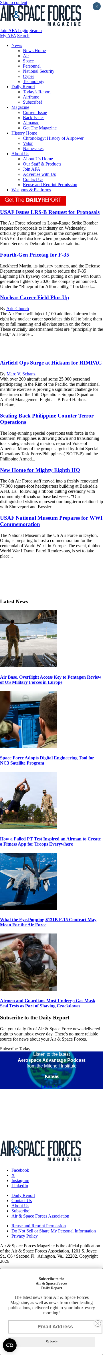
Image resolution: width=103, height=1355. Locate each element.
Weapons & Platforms (31, 189)
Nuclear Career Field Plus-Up (34, 297)
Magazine (20, 107)
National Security (38, 71)
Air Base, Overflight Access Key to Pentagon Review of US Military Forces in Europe (50, 680)
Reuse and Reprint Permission (50, 184)
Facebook (20, 1170)
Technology (33, 81)
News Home (34, 50)
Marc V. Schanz (21, 373)
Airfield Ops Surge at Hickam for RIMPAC (51, 363)
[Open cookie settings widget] (10, 1345)
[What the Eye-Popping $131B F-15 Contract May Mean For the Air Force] (28, 908)
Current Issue (35, 112)
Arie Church (17, 308)
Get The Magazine (40, 127)
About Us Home (38, 158)
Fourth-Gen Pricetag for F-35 (34, 255)
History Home (24, 133)
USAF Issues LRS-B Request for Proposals (50, 212)
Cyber (28, 76)
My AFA (8, 35)
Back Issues (33, 117)
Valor (28, 143)
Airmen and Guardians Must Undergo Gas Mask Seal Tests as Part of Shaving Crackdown (47, 1003)
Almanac (31, 122)
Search (35, 30)
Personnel (32, 66)
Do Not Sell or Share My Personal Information (53, 1230)
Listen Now (51, 1086)
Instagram (20, 1180)
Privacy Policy (24, 1236)
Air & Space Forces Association (40, 1216)
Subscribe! (32, 102)
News (16, 45)
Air (26, 55)
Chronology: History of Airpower (53, 138)
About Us (20, 153)
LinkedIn (19, 1185)
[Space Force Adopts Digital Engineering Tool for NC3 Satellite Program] (28, 746)
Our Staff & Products (42, 164)
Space (28, 60)
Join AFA (8, 30)
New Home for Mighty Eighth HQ (40, 470)
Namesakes (33, 148)
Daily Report (23, 86)
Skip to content (13, 2)
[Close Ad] (98, 1323)
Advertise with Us (39, 174)
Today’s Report (37, 91)
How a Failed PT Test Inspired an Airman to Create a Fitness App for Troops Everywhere (50, 841)
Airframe (31, 96)
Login (22, 30)
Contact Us (33, 179)
